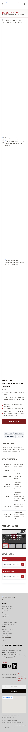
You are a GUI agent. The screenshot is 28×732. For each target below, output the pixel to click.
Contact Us (5, 636)
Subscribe (14, 691)
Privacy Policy (6, 631)
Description (8, 433)
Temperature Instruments (9, 622)
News (3, 613)
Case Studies (5, 615)
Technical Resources (8, 624)
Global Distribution (7, 608)
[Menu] (2, 4)
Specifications (19, 433)
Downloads (20, 436)
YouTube (4, 640)
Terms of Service (7, 633)
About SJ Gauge (7, 606)
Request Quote (14, 421)
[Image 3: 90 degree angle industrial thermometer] (19, 545)
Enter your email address (8, 684)
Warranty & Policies (7, 629)
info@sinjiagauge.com (11, 652)
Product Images (9, 436)
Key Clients (5, 610)
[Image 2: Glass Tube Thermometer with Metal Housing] (12, 545)
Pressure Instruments (8, 620)
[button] (14, 559)
